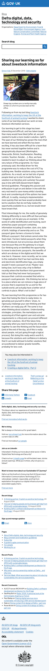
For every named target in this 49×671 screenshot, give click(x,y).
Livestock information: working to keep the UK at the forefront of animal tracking (25, 362)
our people (22, 441)
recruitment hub (15, 434)
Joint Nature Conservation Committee (29, 30)
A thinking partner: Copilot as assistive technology (23, 499)
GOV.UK (5, 628)
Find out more (7, 488)
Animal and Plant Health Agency (33, 34)
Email (29, 398)
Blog (4, 13)
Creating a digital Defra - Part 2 (21, 368)
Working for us (9, 547)
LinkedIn (8, 398)
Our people (8, 545)
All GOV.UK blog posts (30, 625)
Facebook (31, 395)
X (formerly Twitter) (12, 395)
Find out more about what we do (14, 419)
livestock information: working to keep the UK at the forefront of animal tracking (21, 115)
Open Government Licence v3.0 (16, 643)
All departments (19, 628)
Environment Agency (32, 29)
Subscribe (8, 540)
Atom (29, 523)
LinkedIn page (18, 458)
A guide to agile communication (16, 542)
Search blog (8, 41)
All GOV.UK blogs (10, 625)
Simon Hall (6, 71)
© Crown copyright (24, 665)
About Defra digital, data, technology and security (23, 535)
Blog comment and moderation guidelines (20, 538)
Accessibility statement (13, 632)
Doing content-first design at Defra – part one (28, 603)
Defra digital (31, 71)
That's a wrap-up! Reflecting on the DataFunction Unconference (37, 380)
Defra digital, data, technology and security (21, 20)
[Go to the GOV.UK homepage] (11, 3)
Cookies (29, 632)
